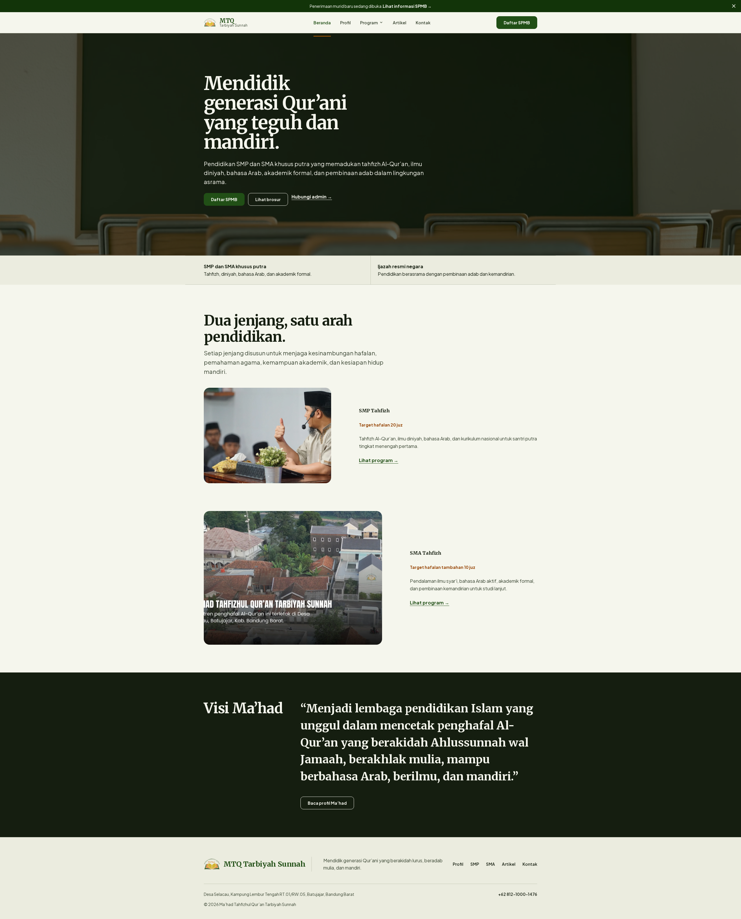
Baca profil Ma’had (327, 803)
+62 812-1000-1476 (517, 894)
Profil (345, 22)
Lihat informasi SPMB (407, 6)
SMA (490, 864)
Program (372, 22)
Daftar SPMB (517, 22)
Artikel (399, 22)
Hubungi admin (311, 197)
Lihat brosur (268, 199)
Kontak (423, 22)
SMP (474, 864)
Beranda (322, 22)
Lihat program (378, 460)
